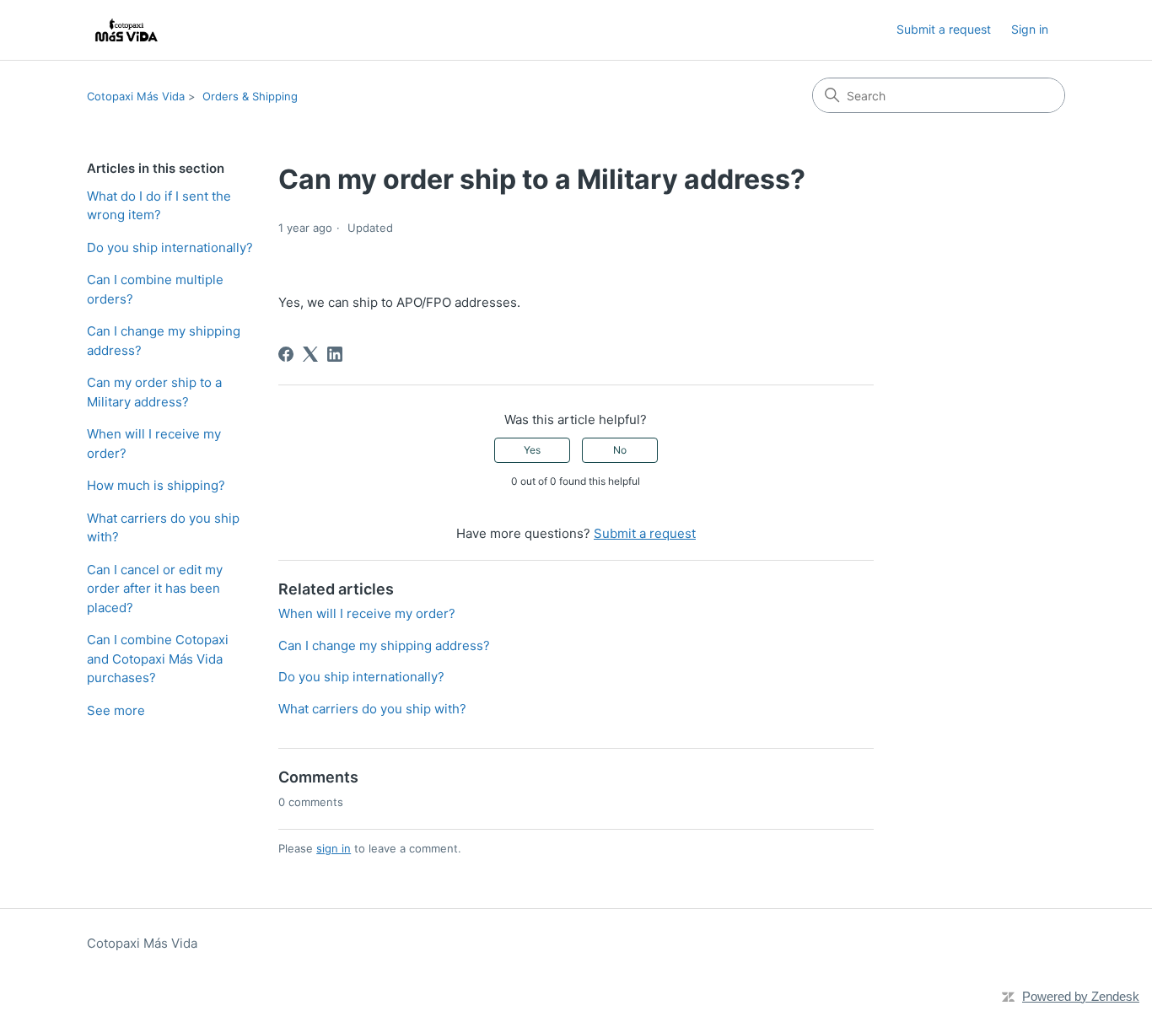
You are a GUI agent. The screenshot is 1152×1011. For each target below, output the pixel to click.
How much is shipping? (156, 485)
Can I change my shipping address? (163, 340)
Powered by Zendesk (1080, 996)
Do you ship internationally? (170, 247)
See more (116, 710)
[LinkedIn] (334, 354)
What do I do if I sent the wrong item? (159, 205)
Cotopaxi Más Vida (136, 96)
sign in (333, 848)
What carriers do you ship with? (163, 528)
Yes (532, 450)
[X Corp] (310, 354)
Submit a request (943, 29)
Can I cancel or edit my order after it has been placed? (155, 589)
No (620, 450)
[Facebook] (285, 354)
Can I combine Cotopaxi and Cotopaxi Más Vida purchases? (158, 659)
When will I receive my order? (154, 443)
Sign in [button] (1029, 29)
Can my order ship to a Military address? (154, 392)
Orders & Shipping (250, 96)
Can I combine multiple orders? (155, 289)
